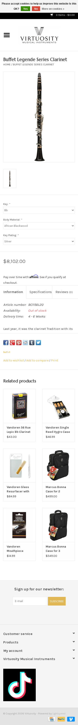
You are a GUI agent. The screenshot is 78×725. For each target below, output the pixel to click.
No (36, 8)
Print (54, 360)
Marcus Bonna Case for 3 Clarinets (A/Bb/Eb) (56, 549)
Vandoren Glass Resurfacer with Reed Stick (18, 489)
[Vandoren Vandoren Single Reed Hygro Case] (58, 406)
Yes (25, 8)
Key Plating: (10, 235)
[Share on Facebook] (5, 342)
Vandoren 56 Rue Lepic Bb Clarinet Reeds (19, 430)
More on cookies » (53, 8)
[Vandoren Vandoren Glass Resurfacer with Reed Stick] (19, 465)
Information (13, 292)
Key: (6, 204)
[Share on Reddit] (25, 342)
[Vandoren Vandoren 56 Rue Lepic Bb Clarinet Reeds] (19, 406)
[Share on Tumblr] (31, 342)
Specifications (40, 292)
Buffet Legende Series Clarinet (33, 64)
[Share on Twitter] (38, 342)
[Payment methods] (51, 718)
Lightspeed (58, 713)
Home (7, 64)
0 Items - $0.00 (65, 14)
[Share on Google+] (12, 342)
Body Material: (12, 219)
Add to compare (37, 360)
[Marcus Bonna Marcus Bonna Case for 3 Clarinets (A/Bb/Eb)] (58, 525)
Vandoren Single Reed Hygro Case (58, 430)
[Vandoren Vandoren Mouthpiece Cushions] (19, 525)
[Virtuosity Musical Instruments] (45, 35)
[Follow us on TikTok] (39, 685)
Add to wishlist (13, 360)
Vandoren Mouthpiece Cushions (15, 549)
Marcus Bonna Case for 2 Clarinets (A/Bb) (57, 489)
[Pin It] (18, 342)
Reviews (64, 292)
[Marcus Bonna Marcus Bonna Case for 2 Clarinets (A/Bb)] (58, 465)
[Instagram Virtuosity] (50, 614)
